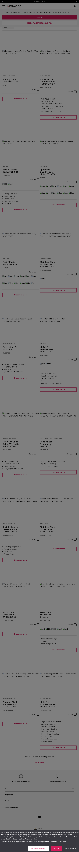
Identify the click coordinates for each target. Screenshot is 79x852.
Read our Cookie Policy (58, 841)
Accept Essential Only (38, 848)
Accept (56, 848)
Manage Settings (70, 848)
